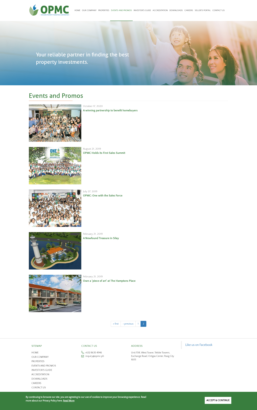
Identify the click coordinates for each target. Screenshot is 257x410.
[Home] (51, 10)
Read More (68, 400)
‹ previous (128, 323)
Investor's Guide (142, 10)
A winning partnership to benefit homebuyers (110, 110)
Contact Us (218, 10)
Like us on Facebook (198, 345)
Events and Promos (121, 10)
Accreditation (160, 10)
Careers (188, 10)
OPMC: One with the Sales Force (102, 195)
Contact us (38, 387)
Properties (103, 10)
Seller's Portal (203, 10)
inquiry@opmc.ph (94, 356)
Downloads (176, 10)
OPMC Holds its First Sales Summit (104, 152)
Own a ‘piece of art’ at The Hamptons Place (109, 280)
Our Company (89, 10)
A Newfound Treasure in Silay (101, 238)
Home (77, 10)
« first (116, 323)
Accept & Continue (218, 400)
